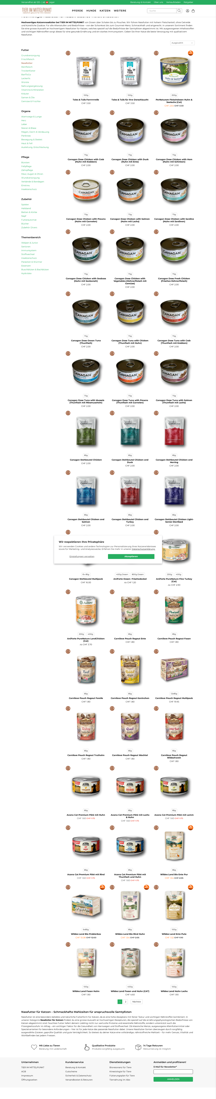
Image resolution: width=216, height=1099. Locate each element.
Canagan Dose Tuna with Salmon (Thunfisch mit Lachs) (174, 401)
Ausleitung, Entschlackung (35, 147)
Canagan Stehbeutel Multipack (86, 579)
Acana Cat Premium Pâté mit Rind (86, 874)
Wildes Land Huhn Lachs (174, 991)
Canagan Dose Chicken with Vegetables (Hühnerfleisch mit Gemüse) (130, 281)
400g (178, 574)
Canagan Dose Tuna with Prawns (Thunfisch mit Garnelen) (130, 401)
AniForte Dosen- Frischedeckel (130, 579)
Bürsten (25, 162)
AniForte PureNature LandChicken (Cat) (86, 639)
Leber (24, 124)
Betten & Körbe (29, 212)
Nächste (136, 1001)
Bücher (25, 223)
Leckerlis (25, 78)
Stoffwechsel (28, 254)
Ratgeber (188, 2)
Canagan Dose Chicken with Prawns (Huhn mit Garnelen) (86, 220)
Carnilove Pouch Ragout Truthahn (85, 755)
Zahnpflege (27, 170)
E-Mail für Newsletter (165, 1066)
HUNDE (91, 10)
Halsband (26, 208)
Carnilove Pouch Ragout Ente (130, 638)
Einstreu (25, 185)
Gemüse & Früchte (30, 101)
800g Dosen (138, 574)
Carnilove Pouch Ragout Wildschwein (174, 756)
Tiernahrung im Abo (119, 1079)
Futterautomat (29, 220)
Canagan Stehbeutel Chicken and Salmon (86, 520)
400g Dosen (122, 574)
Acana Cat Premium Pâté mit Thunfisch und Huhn (130, 875)
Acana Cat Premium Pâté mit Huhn (86, 815)
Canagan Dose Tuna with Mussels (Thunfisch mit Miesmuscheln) (86, 401)
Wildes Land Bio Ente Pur (174, 874)
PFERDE (77, 10)
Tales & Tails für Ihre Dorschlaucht (130, 99)
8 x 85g (86, 574)
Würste (25, 82)
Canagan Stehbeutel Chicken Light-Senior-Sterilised (174, 520)
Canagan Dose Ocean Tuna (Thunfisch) (86, 341)
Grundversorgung (30, 55)
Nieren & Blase (28, 128)
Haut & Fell (26, 143)
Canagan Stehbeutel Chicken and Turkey (130, 520)
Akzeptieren (131, 556)
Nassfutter (26, 63)
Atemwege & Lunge (31, 116)
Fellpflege (26, 166)
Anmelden (173, 1079)
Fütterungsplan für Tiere (122, 1075)
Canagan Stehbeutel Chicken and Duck (130, 461)
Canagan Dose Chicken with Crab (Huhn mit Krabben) (86, 160)
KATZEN (105, 10)
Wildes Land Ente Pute (174, 934)
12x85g (174, 694)
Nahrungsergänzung (32, 86)
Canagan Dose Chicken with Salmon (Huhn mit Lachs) (130, 220)
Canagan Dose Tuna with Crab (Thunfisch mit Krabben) (174, 341)
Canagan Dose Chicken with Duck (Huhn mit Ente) (130, 160)
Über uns (158, 2)
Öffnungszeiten (29, 1079)
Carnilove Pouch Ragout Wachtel (130, 755)
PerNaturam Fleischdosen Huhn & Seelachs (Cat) (174, 101)
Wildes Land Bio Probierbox (86, 934)
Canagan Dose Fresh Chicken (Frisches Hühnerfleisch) (174, 279)
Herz (23, 120)
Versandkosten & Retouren (79, 1079)
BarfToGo (26, 74)
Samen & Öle (28, 97)
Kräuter (25, 93)
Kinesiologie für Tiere (120, 1071)
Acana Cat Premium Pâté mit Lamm (174, 815)
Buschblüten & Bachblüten (35, 269)
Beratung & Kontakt (140, 2)
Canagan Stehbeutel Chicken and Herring (174, 461)
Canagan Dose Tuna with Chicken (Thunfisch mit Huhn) (130, 341)
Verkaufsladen (173, 2)
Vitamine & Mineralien (32, 90)
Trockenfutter (28, 70)
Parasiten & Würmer (31, 262)
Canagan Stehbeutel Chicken (86, 459)
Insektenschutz (29, 189)
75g (86, 155)
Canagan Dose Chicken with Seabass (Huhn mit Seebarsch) (86, 279)
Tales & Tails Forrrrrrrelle (86, 99)
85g (86, 455)
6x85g (86, 929)
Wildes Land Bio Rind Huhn (130, 934)
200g (174, 95)
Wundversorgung (30, 177)
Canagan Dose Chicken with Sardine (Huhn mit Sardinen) (174, 220)
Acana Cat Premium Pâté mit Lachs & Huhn (130, 816)
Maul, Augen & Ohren (32, 174)
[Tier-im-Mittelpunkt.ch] (36, 11)
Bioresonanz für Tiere (120, 1067)
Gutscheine (71, 1071)
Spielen (25, 204)
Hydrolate (26, 273)
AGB (23, 1071)
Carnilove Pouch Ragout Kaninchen (130, 698)
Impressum (27, 1075)
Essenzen (26, 265)
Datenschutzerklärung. (143, 549)
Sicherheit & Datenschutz (78, 1075)
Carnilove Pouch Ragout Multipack (174, 698)
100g (86, 95)
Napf (23, 216)
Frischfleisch (27, 59)
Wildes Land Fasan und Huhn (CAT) (130, 991)
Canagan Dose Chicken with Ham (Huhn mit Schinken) (174, 160)
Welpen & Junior (29, 242)
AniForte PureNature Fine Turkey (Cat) (174, 580)
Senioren (25, 246)
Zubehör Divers (29, 227)
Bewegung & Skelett (31, 139)
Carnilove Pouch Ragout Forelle (86, 698)
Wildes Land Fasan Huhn (85, 991)
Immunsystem (28, 250)
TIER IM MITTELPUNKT (32, 1067)
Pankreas (26, 135)
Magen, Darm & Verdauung (35, 132)
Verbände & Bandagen (32, 181)
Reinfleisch (26, 67)
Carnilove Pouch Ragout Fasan (174, 638)
